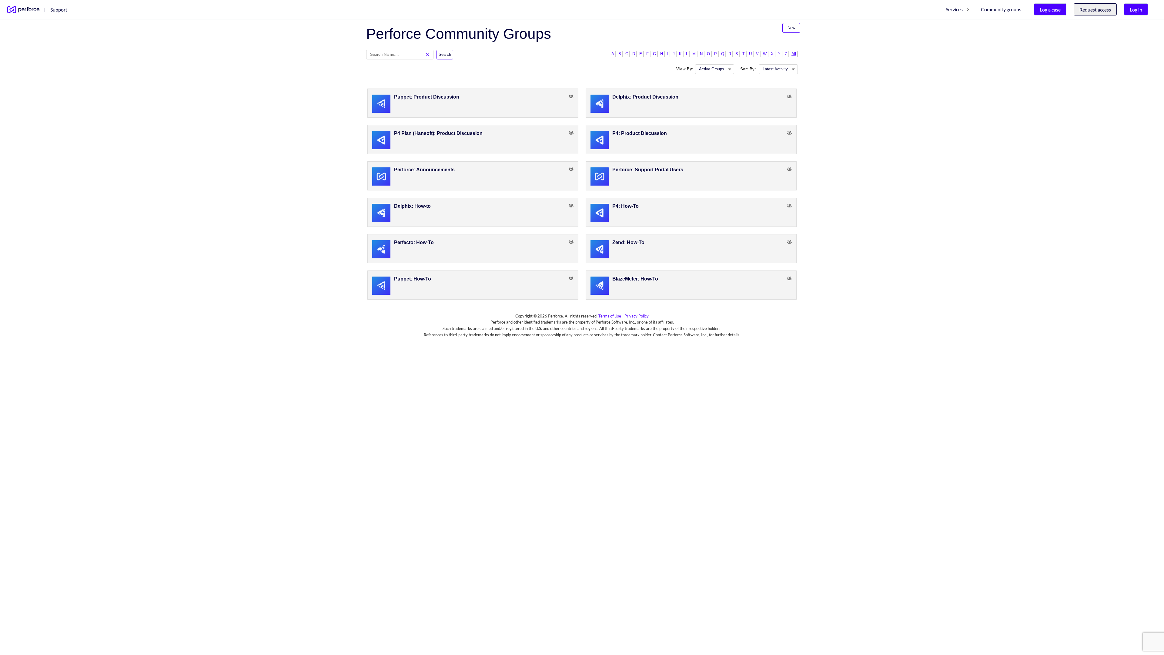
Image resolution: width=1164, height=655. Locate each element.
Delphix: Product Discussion (645, 96)
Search (445, 54)
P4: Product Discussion (639, 133)
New (791, 27)
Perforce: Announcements (424, 169)
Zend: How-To (628, 242)
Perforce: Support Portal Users (647, 169)
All (793, 54)
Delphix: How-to (412, 206)
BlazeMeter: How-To (635, 278)
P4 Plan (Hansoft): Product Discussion (438, 133)
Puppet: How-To (412, 278)
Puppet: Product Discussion (426, 96)
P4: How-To (625, 206)
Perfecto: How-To (414, 242)
